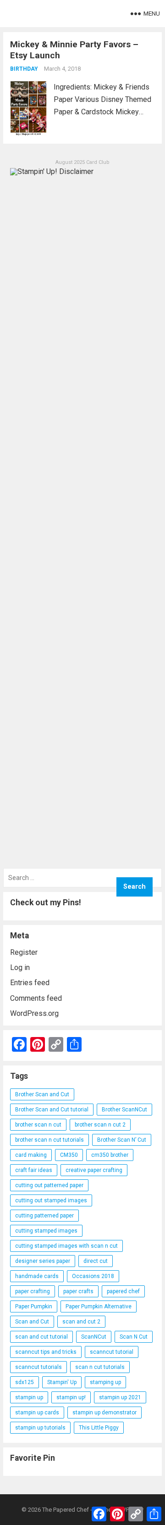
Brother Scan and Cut (42, 1094)
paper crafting (32, 1291)
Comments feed (36, 998)
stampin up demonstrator (104, 1412)
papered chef (123, 1291)
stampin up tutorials (40, 1427)
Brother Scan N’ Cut (121, 1140)
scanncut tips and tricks (46, 1352)
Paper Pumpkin (33, 1306)
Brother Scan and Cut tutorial (51, 1109)
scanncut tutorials (38, 1367)
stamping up (105, 1382)
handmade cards (37, 1276)
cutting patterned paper (44, 1215)
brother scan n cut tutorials (49, 1140)
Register (24, 952)
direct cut (95, 1261)
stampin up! (71, 1397)
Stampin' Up (62, 1382)
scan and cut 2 (81, 1321)
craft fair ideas (33, 1170)
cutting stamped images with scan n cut (66, 1246)
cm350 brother (109, 1155)
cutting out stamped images (51, 1200)
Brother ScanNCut (124, 1109)
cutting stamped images (46, 1231)
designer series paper (42, 1261)
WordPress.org (34, 1013)
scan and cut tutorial (41, 1337)
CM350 (69, 1155)
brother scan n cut (38, 1124)
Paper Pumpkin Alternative (99, 1306)
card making (31, 1155)
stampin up (29, 1397)
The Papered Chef (65, 1509)
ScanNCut (93, 1337)
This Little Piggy (99, 1427)
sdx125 (24, 1382)
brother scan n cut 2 (100, 1124)
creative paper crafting (94, 1170)
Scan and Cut (32, 1321)
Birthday (24, 69)
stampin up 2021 (120, 1397)
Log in (20, 967)
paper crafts (78, 1291)
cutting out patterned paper (49, 1185)
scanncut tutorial (111, 1352)
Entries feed (30, 982)
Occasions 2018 (93, 1276)
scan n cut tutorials (100, 1367)
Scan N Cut (134, 1337)
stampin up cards (37, 1412)
